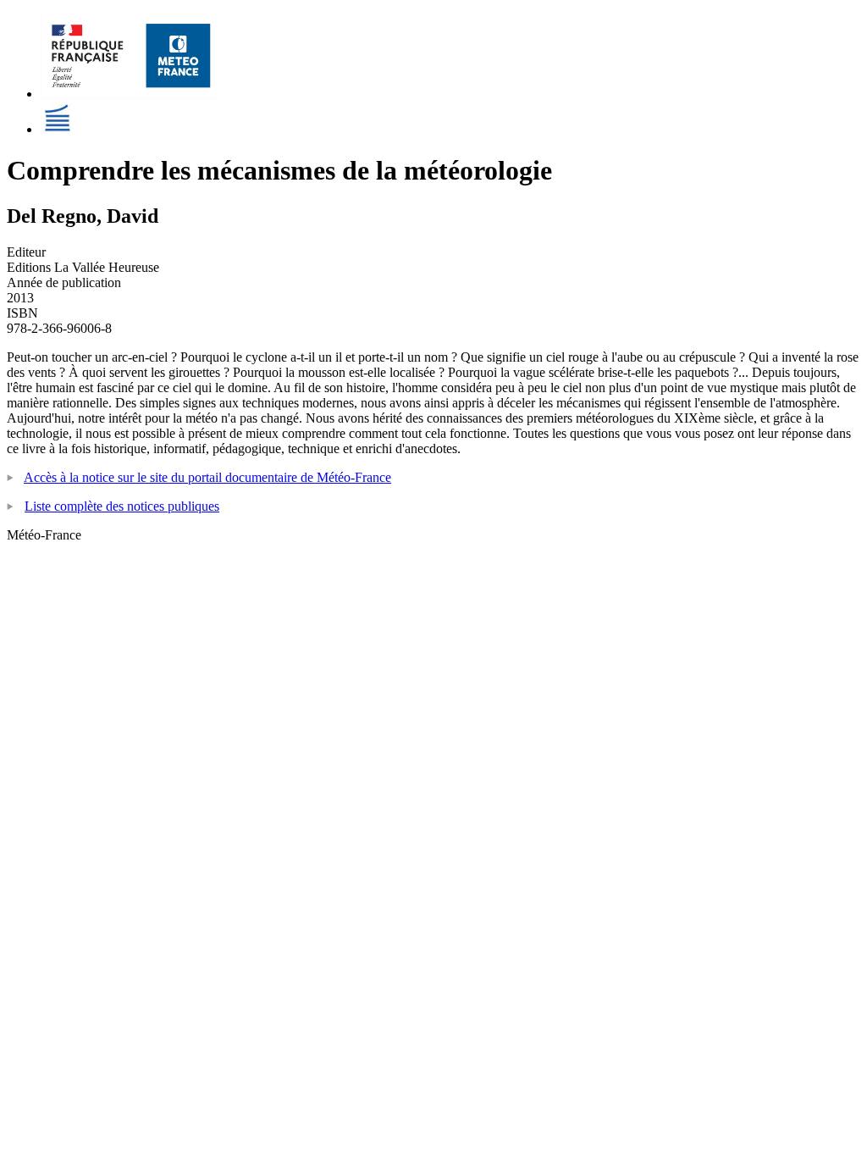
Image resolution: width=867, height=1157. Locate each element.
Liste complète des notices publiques (122, 506)
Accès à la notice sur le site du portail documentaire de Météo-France (207, 477)
